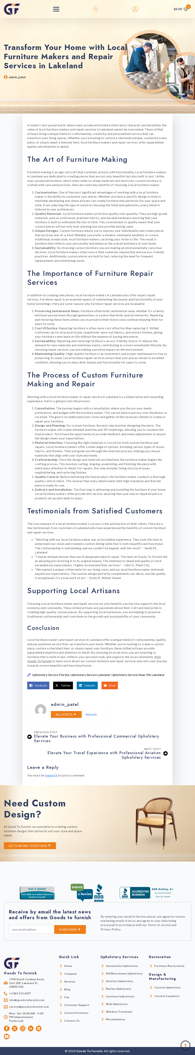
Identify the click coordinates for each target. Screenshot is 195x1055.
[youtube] (7, 1036)
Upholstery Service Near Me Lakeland (137, 674)
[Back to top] (185, 1045)
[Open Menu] (56, 9)
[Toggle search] (95, 9)
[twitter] (15, 1028)
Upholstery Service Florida (50, 674)
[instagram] (23, 1028)
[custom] (39, 1028)
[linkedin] (31, 1028)
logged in (51, 775)
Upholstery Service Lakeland (90, 674)
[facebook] (7, 1028)
